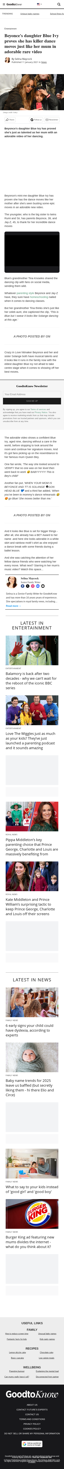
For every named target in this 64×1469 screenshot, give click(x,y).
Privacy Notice (41, 412)
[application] (32, 250)
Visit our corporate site (42, 1457)
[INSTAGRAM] (33, 586)
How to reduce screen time (16, 1334)
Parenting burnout (16, 1371)
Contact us (32, 1414)
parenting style (25, 293)
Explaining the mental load (47, 1371)
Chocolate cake (46, 1352)
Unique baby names (29, 14)
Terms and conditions (32, 1419)
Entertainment (10, 29)
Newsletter (53, 119)
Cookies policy (32, 1429)
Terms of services (39, 409)
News (44, 62)
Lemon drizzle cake (17, 1352)
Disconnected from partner (47, 1377)
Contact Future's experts (32, 1409)
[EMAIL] (43, 586)
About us (32, 1405)
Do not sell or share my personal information (32, 1433)
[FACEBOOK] (23, 586)
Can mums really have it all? (16, 1377)
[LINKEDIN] (38, 586)
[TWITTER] (28, 586)
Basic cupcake (17, 1358)
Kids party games (47, 1339)
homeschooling (39, 297)
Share (11, 119)
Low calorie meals (46, 1358)
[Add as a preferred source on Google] (32, 1444)
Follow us (38, 119)
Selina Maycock (23, 59)
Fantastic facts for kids (17, 1339)
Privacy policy (32, 1424)
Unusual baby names (47, 1334)
